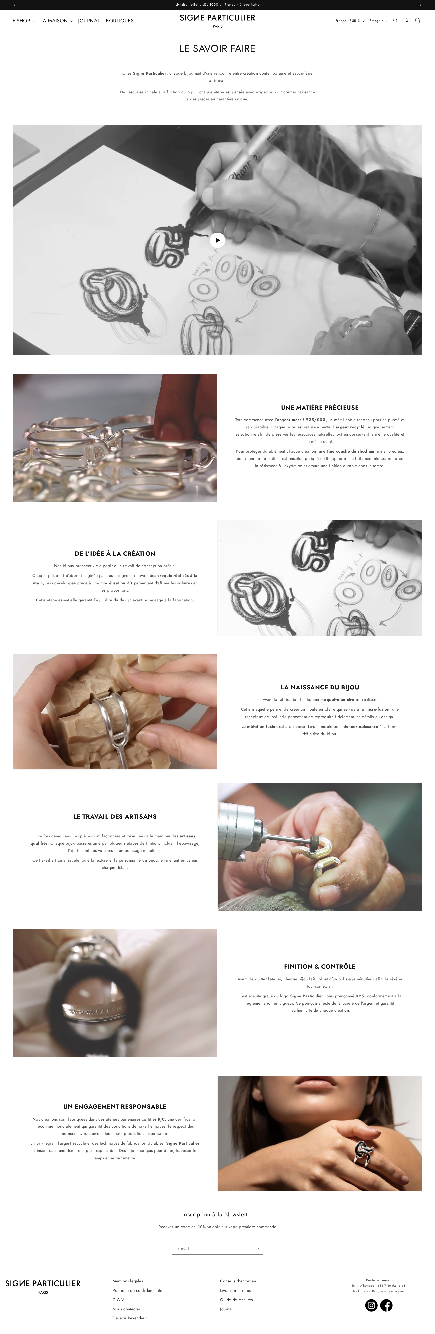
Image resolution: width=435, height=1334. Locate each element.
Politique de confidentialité (137, 1290)
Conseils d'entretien (238, 1281)
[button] (23, 21)
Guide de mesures (236, 1300)
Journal (226, 1309)
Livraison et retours (237, 1290)
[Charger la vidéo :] (217, 240)
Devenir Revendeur (130, 1318)
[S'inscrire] (257, 1249)
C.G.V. (119, 1300)
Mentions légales (128, 1281)
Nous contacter (126, 1309)
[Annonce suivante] (420, 5)
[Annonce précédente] (14, 5)
